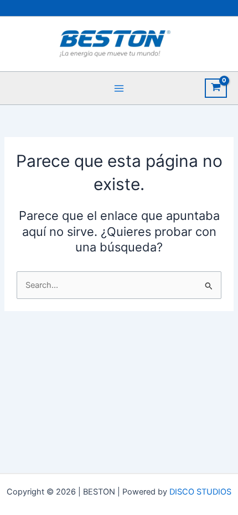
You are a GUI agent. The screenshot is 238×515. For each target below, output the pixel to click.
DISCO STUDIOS (200, 492)
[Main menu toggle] (119, 88)
